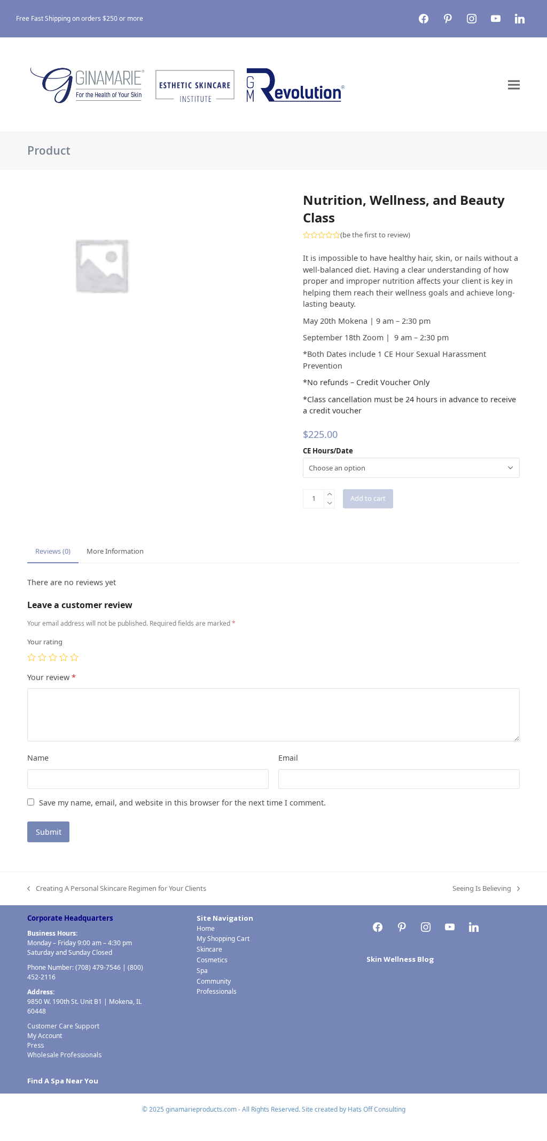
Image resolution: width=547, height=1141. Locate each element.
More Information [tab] (115, 551)
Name (38, 758)
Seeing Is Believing (481, 888)
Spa (202, 970)
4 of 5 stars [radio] (63, 657)
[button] (514, 85)
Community (214, 981)
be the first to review (375, 235)
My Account (44, 1035)
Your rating (44, 642)
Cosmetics (212, 959)
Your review (51, 677)
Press (35, 1045)
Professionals (217, 991)
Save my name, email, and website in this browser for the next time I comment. (182, 802)
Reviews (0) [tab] (53, 551)
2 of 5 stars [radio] (42, 657)
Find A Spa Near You (62, 1081)
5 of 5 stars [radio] (74, 657)
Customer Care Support (63, 1026)
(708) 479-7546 (98, 967)
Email (288, 758)
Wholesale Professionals (64, 1054)
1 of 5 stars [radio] (31, 657)
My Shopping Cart (223, 938)
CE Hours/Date (328, 451)
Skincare (209, 949)
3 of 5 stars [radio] (53, 657)
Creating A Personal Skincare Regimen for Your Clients (116, 888)
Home (206, 928)
